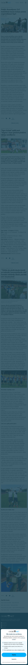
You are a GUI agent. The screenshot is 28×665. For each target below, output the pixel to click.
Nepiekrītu (14, 659)
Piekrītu (14, 655)
